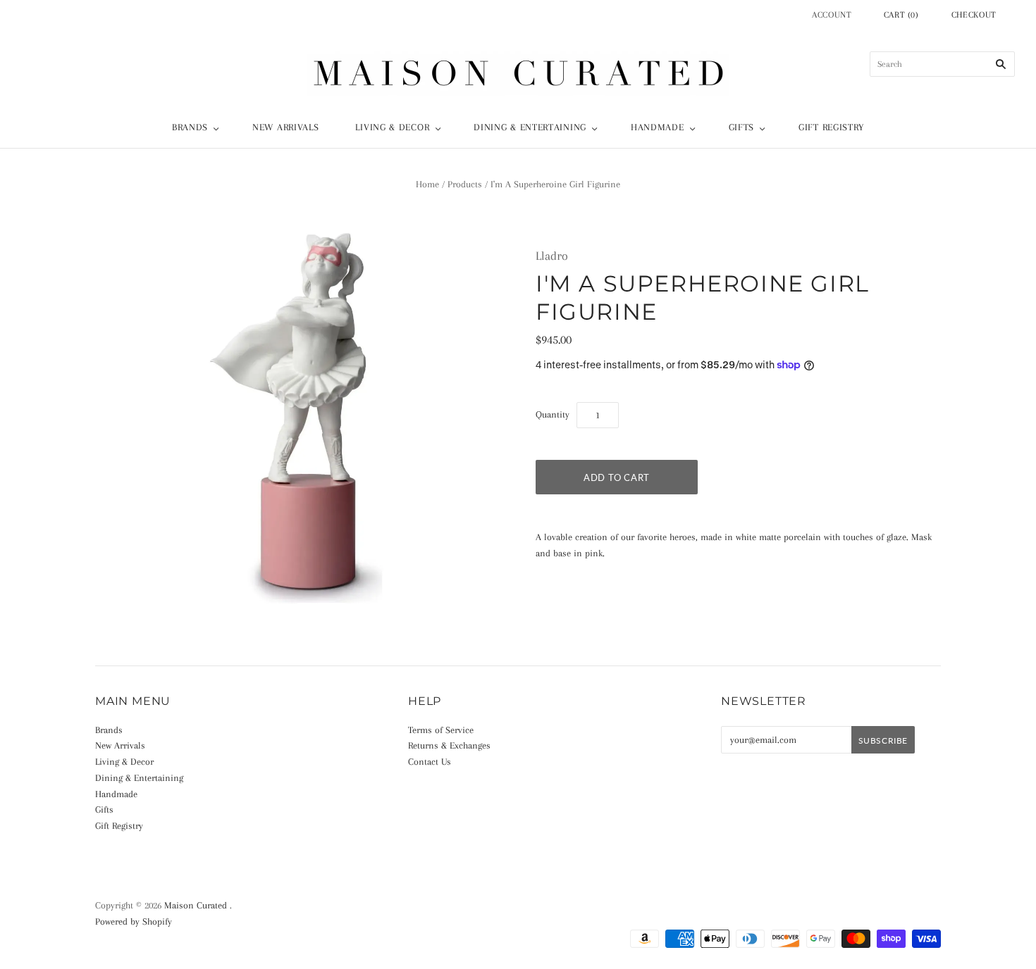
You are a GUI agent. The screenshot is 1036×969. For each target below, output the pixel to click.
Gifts (742, 127)
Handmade (657, 127)
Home (427, 184)
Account (832, 15)
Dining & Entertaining (530, 127)
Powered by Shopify (133, 921)
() (901, 15)
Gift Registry (831, 127)
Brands (190, 127)
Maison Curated (195, 905)
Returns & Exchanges (449, 745)
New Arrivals (285, 127)
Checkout (974, 15)
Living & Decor (392, 127)
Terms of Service (441, 730)
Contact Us (429, 761)
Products (465, 184)
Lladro (552, 256)
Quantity (552, 414)
